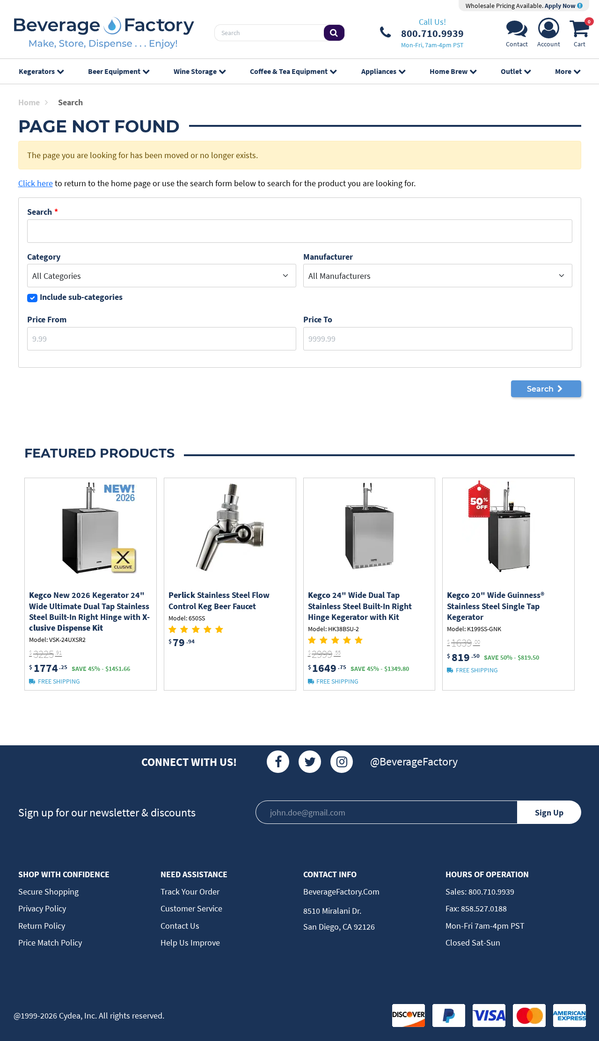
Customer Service (191, 908)
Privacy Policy (42, 908)
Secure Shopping (48, 891)
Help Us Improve (190, 942)
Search (39, 211)
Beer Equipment (114, 71)
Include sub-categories (81, 296)
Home (29, 102)
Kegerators (37, 71)
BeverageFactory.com (341, 891)
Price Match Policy (50, 942)
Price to (317, 319)
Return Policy (41, 925)
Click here (35, 183)
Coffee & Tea (289, 71)
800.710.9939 (490, 891)
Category (43, 256)
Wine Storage (195, 71)
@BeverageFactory (414, 761)
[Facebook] (278, 761)
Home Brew (449, 71)
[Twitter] (310, 761)
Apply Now (561, 5)
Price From (46, 319)
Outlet (511, 71)
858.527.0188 (483, 908)
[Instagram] (341, 761)
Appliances (378, 71)
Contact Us (180, 925)
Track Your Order (190, 891)
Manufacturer (328, 256)
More (563, 71)
